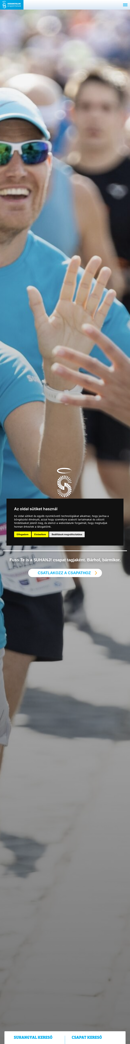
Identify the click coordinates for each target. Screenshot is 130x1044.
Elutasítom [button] (40, 534)
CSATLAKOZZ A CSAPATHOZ (64, 573)
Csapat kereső (87, 1038)
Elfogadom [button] (23, 534)
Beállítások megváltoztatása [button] (67, 534)
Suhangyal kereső (33, 1038)
